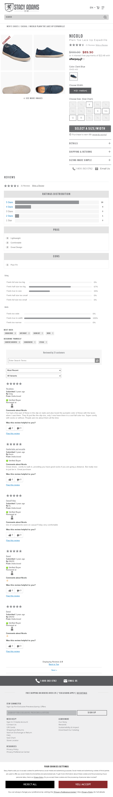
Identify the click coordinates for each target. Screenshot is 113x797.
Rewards (62, 725)
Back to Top (54, 664)
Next (54, 670)
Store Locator (12, 740)
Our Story (63, 722)
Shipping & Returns (15, 730)
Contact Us (11, 725)
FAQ (8, 735)
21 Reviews (90, 45)
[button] (33, 98)
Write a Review (102, 45)
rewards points (99, 134)
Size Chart (11, 738)
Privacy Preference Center (18, 752)
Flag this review (13, 433)
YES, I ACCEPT (83, 784)
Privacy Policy (12, 749)
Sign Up (92, 713)
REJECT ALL (30, 784)
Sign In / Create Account (17, 722)
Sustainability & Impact (69, 727)
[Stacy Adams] (12, 406)
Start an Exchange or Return (19, 733)
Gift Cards (11, 727)
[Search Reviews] (97, 360)
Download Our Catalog (69, 730)
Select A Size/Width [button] (90, 128)
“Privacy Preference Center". (65, 792)
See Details (82, 693)
